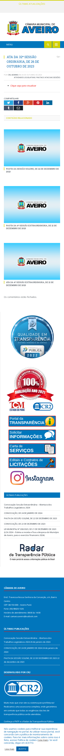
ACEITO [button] (22, 748)
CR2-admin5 (13, 75)
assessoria (25, 706)
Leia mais (43, 740)
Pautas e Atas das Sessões (48, 77)
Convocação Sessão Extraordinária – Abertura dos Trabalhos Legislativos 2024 (28, 506)
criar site (23, 702)
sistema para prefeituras (42, 702)
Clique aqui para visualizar (23, 85)
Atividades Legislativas (24, 77)
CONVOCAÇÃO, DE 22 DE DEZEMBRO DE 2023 (24, 523)
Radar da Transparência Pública (38, 721)
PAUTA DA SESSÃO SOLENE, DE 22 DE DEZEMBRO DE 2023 (30, 518)
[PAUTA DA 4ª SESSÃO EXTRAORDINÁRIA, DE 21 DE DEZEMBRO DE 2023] (32, 204)
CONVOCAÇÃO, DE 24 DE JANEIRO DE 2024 (31, 7)
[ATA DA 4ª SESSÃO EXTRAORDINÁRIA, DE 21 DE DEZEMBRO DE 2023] (32, 261)
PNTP (16, 721)
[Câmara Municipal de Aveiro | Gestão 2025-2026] (32, 27)
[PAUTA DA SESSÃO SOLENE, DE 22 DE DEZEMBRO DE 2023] (32, 147)
